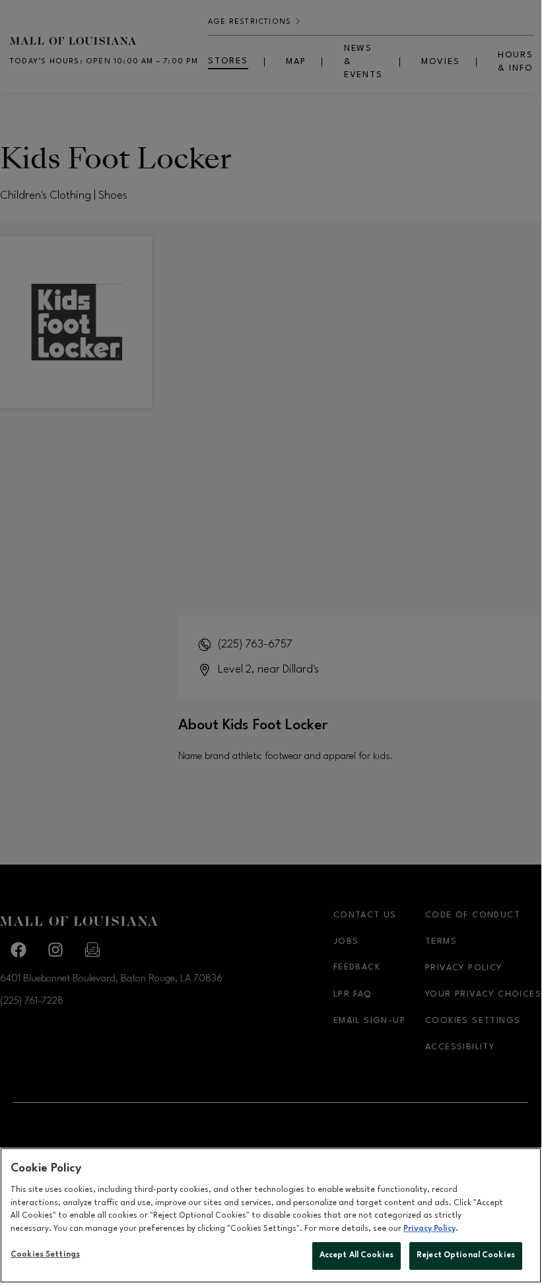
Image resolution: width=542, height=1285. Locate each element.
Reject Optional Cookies (466, 1255)
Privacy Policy (429, 1229)
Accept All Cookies (356, 1255)
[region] (270, 1215)
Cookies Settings (45, 1255)
